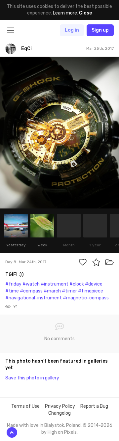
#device (93, 284)
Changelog (59, 413)
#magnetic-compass (86, 298)
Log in (72, 30)
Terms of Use (25, 406)
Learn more (65, 13)
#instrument (54, 284)
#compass (31, 291)
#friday (13, 284)
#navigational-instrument (33, 298)
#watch (31, 284)
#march (52, 291)
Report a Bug (94, 406)
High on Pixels (62, 432)
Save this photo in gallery (32, 378)
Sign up (100, 30)
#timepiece (90, 291)
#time (12, 291)
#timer (69, 291)
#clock (76, 284)
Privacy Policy (60, 406)
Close (85, 13)
